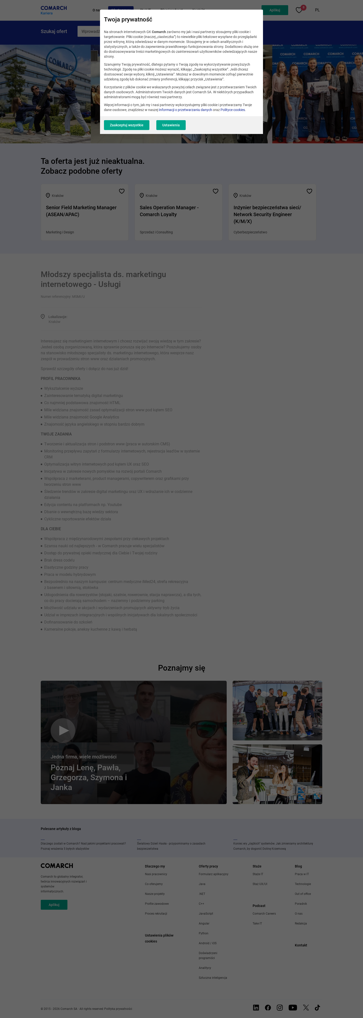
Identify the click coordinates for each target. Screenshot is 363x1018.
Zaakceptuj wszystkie (126, 125)
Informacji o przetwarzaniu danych (185, 110)
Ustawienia (171, 125)
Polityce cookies (233, 110)
